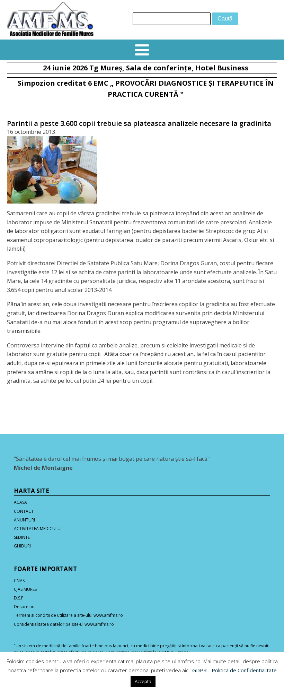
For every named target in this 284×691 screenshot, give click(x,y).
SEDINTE (22, 537)
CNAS (19, 581)
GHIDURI (22, 546)
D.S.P (19, 598)
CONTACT (24, 511)
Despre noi (25, 607)
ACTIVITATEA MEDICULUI (38, 529)
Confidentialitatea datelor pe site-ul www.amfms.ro (64, 624)
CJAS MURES (25, 589)
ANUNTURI (24, 520)
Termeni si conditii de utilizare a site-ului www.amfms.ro (68, 615)
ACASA (20, 502)
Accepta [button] (143, 681)
